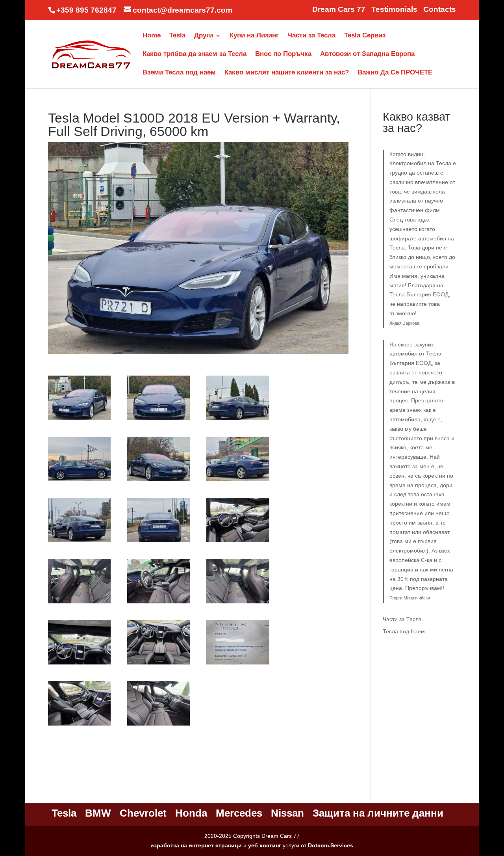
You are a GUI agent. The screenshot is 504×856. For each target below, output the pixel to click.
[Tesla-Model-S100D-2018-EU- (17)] (158, 725)
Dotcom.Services (330, 845)
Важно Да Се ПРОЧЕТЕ (395, 73)
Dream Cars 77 (338, 9)
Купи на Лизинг (254, 36)
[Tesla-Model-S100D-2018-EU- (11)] (158, 603)
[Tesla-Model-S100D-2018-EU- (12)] (237, 603)
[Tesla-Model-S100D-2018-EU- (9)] (237, 542)
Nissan (287, 813)
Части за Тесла (311, 36)
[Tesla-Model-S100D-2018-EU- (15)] (237, 664)
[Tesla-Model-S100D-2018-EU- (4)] (79, 481)
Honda (191, 813)
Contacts (439, 9)
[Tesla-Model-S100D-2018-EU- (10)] (79, 603)
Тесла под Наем (404, 631)
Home (152, 36)
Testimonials (394, 9)
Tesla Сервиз (364, 36)
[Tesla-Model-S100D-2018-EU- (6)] (237, 481)
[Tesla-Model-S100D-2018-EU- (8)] (158, 542)
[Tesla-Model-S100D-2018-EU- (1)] (79, 420)
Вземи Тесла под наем (179, 73)
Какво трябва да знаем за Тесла (194, 54)
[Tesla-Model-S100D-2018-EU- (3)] (237, 420)
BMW (98, 813)
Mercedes (239, 813)
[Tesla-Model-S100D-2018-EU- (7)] (79, 542)
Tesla (177, 36)
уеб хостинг (264, 845)
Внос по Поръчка (283, 54)
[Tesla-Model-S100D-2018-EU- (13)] (79, 664)
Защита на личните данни (378, 813)
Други (203, 36)
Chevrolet (143, 813)
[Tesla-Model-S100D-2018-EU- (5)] (158, 481)
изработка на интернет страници (196, 845)
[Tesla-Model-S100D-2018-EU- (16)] (79, 725)
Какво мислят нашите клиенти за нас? (286, 73)
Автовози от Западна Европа (367, 54)
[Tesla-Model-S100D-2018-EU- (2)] (158, 420)
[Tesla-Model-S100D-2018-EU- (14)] (158, 664)
